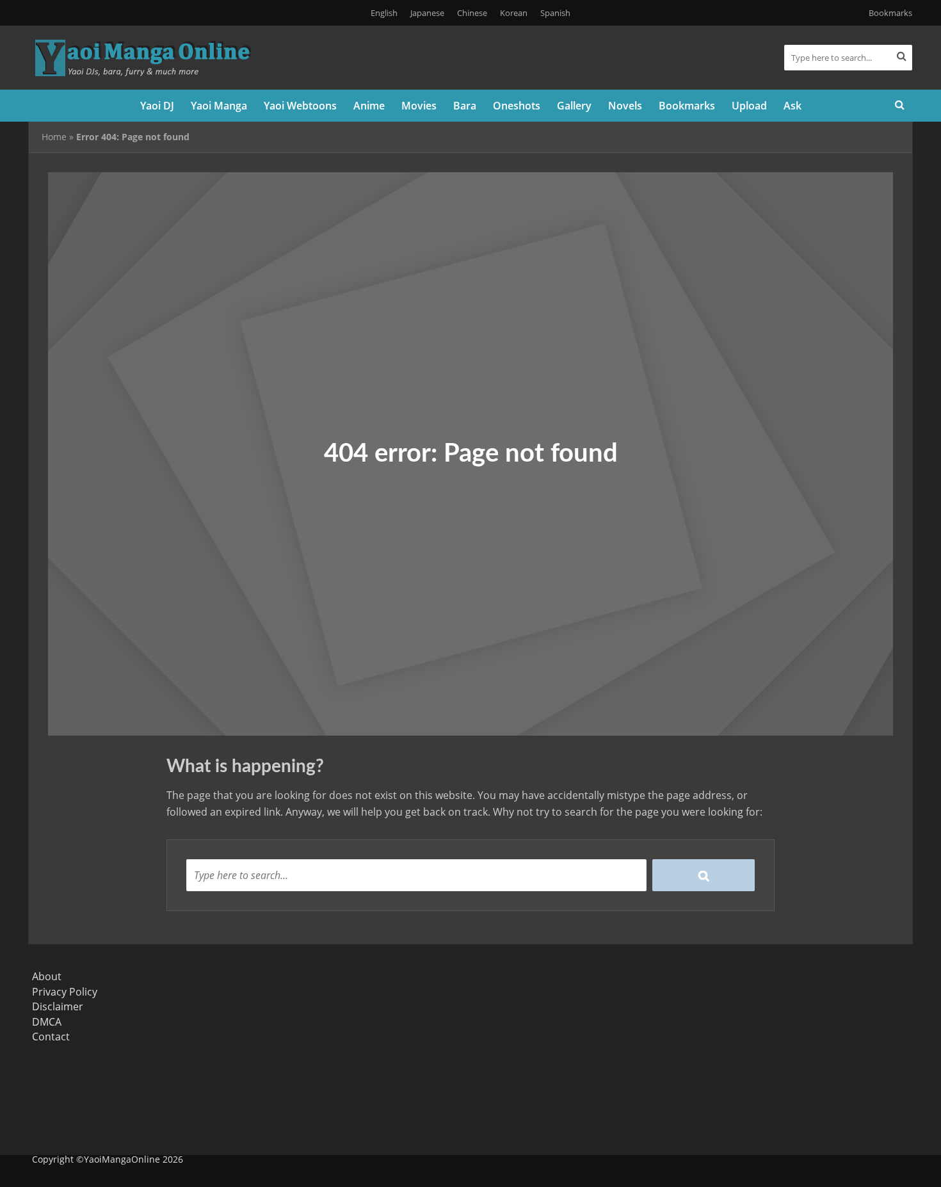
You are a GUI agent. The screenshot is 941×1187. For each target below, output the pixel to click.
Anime (369, 106)
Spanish (555, 13)
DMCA (46, 1022)
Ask (792, 106)
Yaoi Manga (219, 106)
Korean (513, 13)
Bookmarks (890, 13)
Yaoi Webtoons (300, 106)
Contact (51, 1037)
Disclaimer (57, 1006)
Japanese (427, 13)
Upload (749, 106)
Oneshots (516, 106)
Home (54, 137)
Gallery (574, 106)
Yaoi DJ (157, 106)
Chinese (472, 13)
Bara (464, 106)
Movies (419, 106)
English (384, 13)
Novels (625, 106)
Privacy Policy (64, 992)
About (46, 976)
